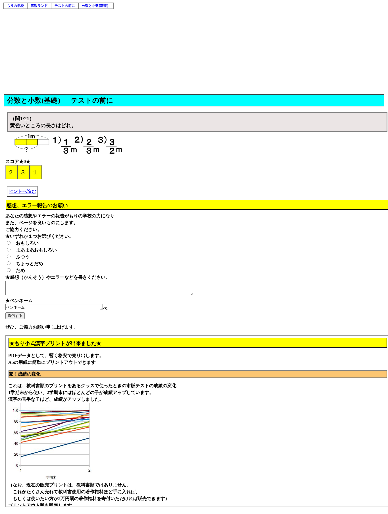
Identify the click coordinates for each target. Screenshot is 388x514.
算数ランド (39, 6)
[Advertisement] (194, 52)
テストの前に (65, 6)
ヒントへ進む (22, 191)
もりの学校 (15, 6)
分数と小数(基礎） (96, 6)
